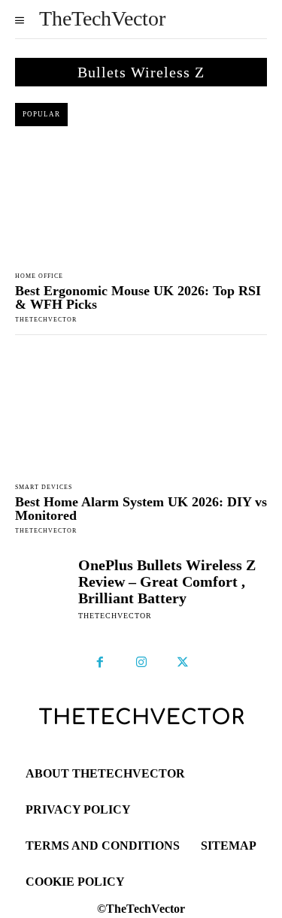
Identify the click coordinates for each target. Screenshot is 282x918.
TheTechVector (46, 319)
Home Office (39, 276)
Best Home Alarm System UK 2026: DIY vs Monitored (141, 508)
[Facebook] (100, 663)
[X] (183, 663)
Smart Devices (43, 488)
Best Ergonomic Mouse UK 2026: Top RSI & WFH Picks (138, 297)
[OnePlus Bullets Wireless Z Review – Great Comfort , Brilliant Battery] (43, 584)
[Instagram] (141, 663)
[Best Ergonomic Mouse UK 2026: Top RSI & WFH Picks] (141, 201)
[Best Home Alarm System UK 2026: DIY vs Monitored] (141, 412)
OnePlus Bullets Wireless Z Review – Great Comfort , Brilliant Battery (167, 581)
